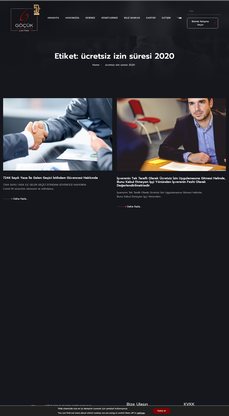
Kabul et (161, 410)
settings (141, 413)
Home (95, 65)
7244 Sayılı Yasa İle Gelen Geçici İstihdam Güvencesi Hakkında (50, 178)
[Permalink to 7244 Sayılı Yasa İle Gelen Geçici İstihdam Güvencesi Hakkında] (57, 134)
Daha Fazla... (20, 199)
